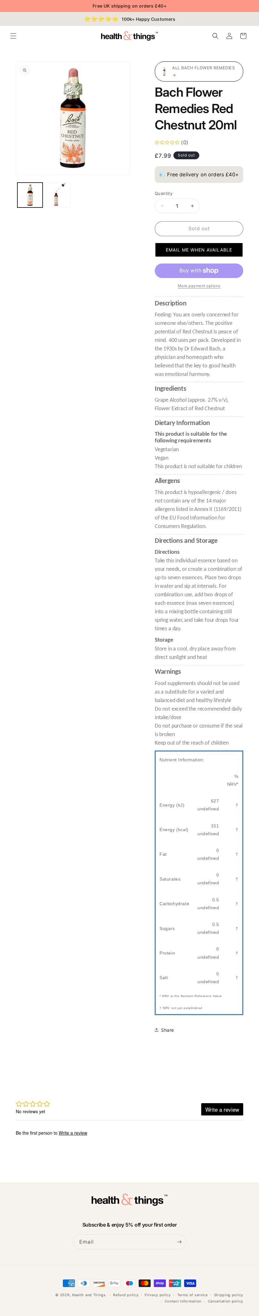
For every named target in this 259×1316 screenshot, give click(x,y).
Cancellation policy (225, 1301)
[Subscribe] (179, 1241)
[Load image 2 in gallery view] (58, 195)
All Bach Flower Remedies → (203, 71)
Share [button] (167, 1030)
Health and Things (89, 1295)
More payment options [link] (199, 285)
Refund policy (125, 1295)
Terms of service (192, 1295)
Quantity (163, 193)
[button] (13, 36)
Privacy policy (158, 1295)
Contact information (183, 1301)
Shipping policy (229, 1295)
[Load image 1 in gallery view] (30, 195)
